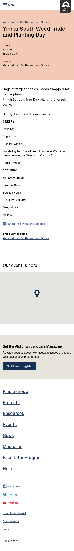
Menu (11, 5)
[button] (37, 293)
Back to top (10, 541)
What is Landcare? (14, 513)
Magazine (12, 446)
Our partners (11, 521)
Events (10, 424)
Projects (11, 402)
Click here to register (19, 366)
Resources (13, 413)
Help (7, 468)
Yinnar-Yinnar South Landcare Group (26, 22)
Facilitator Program (22, 457)
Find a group (15, 391)
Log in (6, 529)
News (8, 435)
